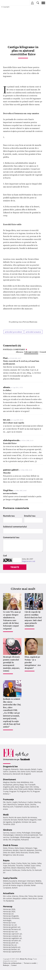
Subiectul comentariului (15, 526)
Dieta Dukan (20, 848)
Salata (33, 863)
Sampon (21, 804)
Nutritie (38, 850)
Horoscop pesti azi (10, 943)
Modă (6, 814)
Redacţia (6, 965)
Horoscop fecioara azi (12, 929)
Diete (5, 848)
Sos (28, 863)
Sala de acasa (18, 855)
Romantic (15, 769)
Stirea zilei (23, 896)
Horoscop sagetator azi (12, 938)
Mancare (6, 863)
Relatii (33, 769)
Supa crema (36, 865)
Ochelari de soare (29, 822)
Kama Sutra (25, 771)
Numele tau (9, 515)
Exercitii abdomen (27, 850)
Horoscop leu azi (10, 945)
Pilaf (28, 868)
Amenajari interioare (26, 881)
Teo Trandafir (30, 784)
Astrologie (7, 920)
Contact (14, 965)
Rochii (9, 802)
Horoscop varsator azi (12, 940)
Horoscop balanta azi (11, 947)
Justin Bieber (28, 789)
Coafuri (30, 802)
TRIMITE (14, 567)
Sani (5, 804)
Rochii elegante (30, 819)
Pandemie (10, 901)
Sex (18, 771)
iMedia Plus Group (26, 959)
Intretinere (7, 850)
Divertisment (9, 779)
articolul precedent (13, 332)
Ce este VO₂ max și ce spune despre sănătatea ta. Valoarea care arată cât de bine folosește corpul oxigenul (12, 620)
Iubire (5, 771)
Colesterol (18, 835)
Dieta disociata (22, 852)
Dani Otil (29, 787)
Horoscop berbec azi (11, 949)
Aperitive (6, 868)
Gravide (27, 885)
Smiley (36, 787)
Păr (4, 802)
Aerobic (16, 850)
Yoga (35, 848)
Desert (14, 868)
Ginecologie (36, 832)
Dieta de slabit (9, 852)
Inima (19, 832)
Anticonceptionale (30, 835)
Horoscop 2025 (9, 911)
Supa (5, 865)
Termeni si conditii (30, 963)
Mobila (38, 881)
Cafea (39, 863)
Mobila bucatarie (10, 881)
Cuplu (39, 769)
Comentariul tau (11, 537)
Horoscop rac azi (10, 925)
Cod (5, 555)
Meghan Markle (9, 782)
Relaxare (29, 848)
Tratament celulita (21, 806)
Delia (11, 789)
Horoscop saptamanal (12, 951)
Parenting (39, 883)
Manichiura (12, 804)
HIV (9, 839)
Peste (24, 863)
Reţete (6, 860)
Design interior (28, 883)
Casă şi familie (10, 878)
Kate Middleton (23, 782)
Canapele (7, 883)
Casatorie (12, 771)
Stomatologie (8, 835)
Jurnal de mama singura (13, 885)
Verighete (17, 822)
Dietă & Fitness (10, 845)
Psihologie (26, 832)
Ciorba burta (26, 870)
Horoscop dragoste (11, 916)
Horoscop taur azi (10, 931)
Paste (13, 863)
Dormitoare (16, 883)
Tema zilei (32, 896)
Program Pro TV (26, 791)
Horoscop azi (8, 914)
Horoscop (7, 906)
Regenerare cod (28, 561)
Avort (33, 837)
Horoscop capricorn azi (12, 934)
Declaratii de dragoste (22, 774)
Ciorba (19, 863)
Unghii (15, 802)
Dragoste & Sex (10, 766)
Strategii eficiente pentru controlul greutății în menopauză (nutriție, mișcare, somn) (11, 663)
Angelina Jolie (8, 787)
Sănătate (7, 830)
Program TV (14, 791)
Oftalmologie (25, 837)
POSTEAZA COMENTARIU (14, 349)
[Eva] (7, 3)
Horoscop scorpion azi (12, 936)
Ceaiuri (13, 832)
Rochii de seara (15, 817)
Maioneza (21, 868)
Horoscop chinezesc (11, 918)
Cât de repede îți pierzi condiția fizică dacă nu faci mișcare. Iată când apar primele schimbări (33, 618)
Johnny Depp (18, 784)
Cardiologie (14, 837)
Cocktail (27, 865)
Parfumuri (22, 802)
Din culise (7, 896)
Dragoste (6, 769)
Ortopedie (16, 839)
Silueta (31, 852)
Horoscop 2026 (9, 909)
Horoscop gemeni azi (11, 927)
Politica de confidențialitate (12, 963)
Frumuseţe (8, 799)
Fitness (11, 848)
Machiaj (37, 802)
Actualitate (8, 893)
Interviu (15, 896)
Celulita (33, 804)
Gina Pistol (18, 789)
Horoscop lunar (9, 922)
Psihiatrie (25, 839)
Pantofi (20, 819)
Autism (15, 888)
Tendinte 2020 (9, 824)
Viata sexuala (25, 769)
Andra (5, 789)
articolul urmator (33, 332)
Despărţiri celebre (20, 898)
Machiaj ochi (8, 806)
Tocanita (19, 865)
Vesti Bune (32, 898)
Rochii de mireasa (29, 817)
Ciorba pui (16, 870)
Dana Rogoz (20, 787)
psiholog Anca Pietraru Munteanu (24, 322)
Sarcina (6, 832)
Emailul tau (29, 515)
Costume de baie (10, 819)
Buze (27, 804)
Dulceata (11, 865)
